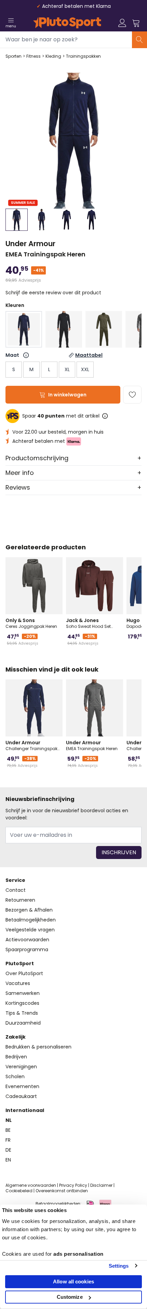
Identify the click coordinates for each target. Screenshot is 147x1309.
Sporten (13, 56)
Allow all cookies (73, 1281)
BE (8, 1130)
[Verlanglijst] (132, 395)
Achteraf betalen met (39, 441)
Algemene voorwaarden (30, 1185)
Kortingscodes (22, 1003)
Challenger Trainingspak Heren (31, 745)
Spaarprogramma (26, 949)
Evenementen (22, 1086)
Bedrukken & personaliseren (38, 1046)
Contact (15, 890)
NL (8, 1120)
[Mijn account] (122, 23)
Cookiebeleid (18, 1191)
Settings (119, 1266)
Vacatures (17, 983)
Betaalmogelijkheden (30, 919)
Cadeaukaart (21, 1096)
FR (8, 1140)
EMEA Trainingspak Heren (92, 745)
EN (8, 1159)
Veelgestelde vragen (30, 929)
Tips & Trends (21, 1013)
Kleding (53, 56)
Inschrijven (119, 852)
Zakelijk (15, 1036)
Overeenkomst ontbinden (62, 1191)
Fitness (33, 56)
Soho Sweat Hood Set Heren (88, 623)
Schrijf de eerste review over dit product (53, 292)
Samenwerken (22, 993)
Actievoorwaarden (27, 939)
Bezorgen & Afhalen (29, 909)
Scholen (15, 1076)
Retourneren (20, 900)
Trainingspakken (83, 56)
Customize (70, 1297)
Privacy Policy (73, 1185)
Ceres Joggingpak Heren (31, 623)
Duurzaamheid (23, 1022)
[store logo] (67, 22)
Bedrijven (16, 1056)
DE (8, 1149)
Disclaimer (101, 1185)
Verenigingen (21, 1066)
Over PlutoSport (24, 973)
